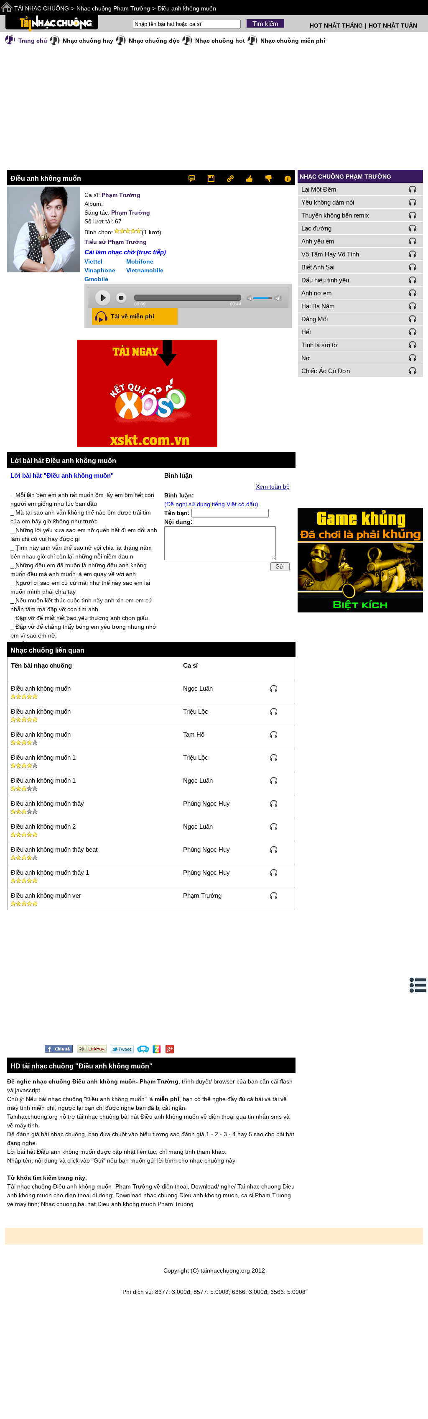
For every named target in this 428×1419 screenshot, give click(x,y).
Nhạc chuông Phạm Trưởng (113, 8)
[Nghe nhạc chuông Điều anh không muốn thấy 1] (274, 872)
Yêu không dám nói (327, 202)
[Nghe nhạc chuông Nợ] (413, 357)
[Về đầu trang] (419, 1410)
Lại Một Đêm (318, 189)
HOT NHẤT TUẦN (393, 25)
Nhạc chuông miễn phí (292, 40)
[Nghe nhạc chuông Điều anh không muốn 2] (274, 826)
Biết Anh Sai (317, 267)
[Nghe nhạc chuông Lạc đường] (413, 228)
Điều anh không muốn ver (46, 895)
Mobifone (139, 261)
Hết (306, 332)
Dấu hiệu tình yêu (325, 280)
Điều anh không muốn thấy (47, 803)
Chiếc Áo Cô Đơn (325, 370)
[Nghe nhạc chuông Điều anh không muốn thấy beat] (274, 849)
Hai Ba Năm (318, 306)
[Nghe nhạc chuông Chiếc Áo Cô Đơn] (413, 370)
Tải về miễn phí (132, 316)
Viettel (93, 261)
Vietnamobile (144, 270)
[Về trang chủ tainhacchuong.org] (51, 23)
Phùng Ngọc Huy (206, 803)
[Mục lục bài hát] (418, 985)
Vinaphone (99, 270)
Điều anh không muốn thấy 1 (50, 872)
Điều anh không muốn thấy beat (54, 849)
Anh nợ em (316, 293)
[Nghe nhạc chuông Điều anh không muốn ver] (274, 895)
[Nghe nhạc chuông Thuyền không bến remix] (413, 215)
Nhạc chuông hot (220, 40)
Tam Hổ (193, 734)
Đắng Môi (314, 319)
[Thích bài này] (250, 177)
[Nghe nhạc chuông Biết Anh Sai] (413, 267)
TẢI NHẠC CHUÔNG (41, 8)
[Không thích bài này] (268, 177)
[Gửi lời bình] (196, 177)
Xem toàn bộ (273, 486)
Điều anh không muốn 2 (43, 826)
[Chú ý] (286, 177)
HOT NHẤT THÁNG (336, 25)
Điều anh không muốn (187, 8)
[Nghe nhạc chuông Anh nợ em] (413, 293)
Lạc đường (316, 228)
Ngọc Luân (198, 688)
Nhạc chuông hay (88, 40)
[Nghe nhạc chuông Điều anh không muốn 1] (274, 757)
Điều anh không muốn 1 (43, 757)
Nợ (305, 357)
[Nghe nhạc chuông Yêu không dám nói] (413, 202)
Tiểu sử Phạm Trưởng (115, 241)
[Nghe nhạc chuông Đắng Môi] (413, 319)
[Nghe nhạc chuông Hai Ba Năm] (413, 306)
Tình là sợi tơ (319, 344)
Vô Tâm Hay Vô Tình (330, 254)
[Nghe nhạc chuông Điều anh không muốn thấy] (274, 803)
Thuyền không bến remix (335, 215)
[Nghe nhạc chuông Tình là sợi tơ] (413, 345)
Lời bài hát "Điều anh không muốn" (62, 475)
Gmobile (96, 279)
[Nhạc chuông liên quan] (232, 177)
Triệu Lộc (195, 711)
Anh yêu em (317, 241)
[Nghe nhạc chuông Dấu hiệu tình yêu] (413, 280)
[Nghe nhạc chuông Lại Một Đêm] (413, 189)
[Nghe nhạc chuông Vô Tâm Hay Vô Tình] (413, 254)
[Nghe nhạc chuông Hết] (413, 332)
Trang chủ (32, 40)
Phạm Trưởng (121, 195)
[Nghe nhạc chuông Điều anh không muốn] (274, 688)
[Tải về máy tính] (214, 177)
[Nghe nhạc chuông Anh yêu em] (413, 241)
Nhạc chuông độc (154, 40)
